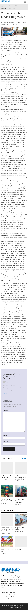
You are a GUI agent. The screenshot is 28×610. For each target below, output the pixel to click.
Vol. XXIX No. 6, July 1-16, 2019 (9, 24)
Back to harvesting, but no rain (7, 476)
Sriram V (4, 22)
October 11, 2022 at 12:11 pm (10, 385)
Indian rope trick (20, 549)
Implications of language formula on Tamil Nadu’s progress (20, 478)
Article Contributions (10, 597)
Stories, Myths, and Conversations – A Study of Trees (7, 529)
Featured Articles (17, 22)
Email (5, 442)
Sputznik (18, 608)
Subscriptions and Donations (12, 595)
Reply (5, 393)
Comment (6, 411)
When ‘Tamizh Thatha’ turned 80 (7, 500)
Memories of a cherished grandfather (19, 500)
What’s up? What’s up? (7, 550)
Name (5, 435)
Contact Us (7, 599)
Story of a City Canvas (19, 528)
